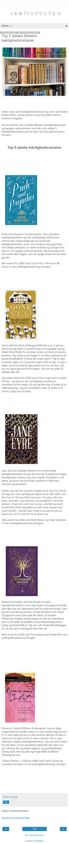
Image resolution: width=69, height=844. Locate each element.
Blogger (39, 840)
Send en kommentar (16, 818)
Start (35, 829)
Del (6, 802)
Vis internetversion (34, 835)
